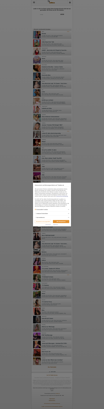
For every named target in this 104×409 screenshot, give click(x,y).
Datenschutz (48, 224)
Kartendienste (40, 217)
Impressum (55, 224)
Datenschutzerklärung (62, 196)
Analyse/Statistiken (42, 213)
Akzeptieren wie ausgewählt (43, 221)
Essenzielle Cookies (42, 209)
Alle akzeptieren (61, 221)
